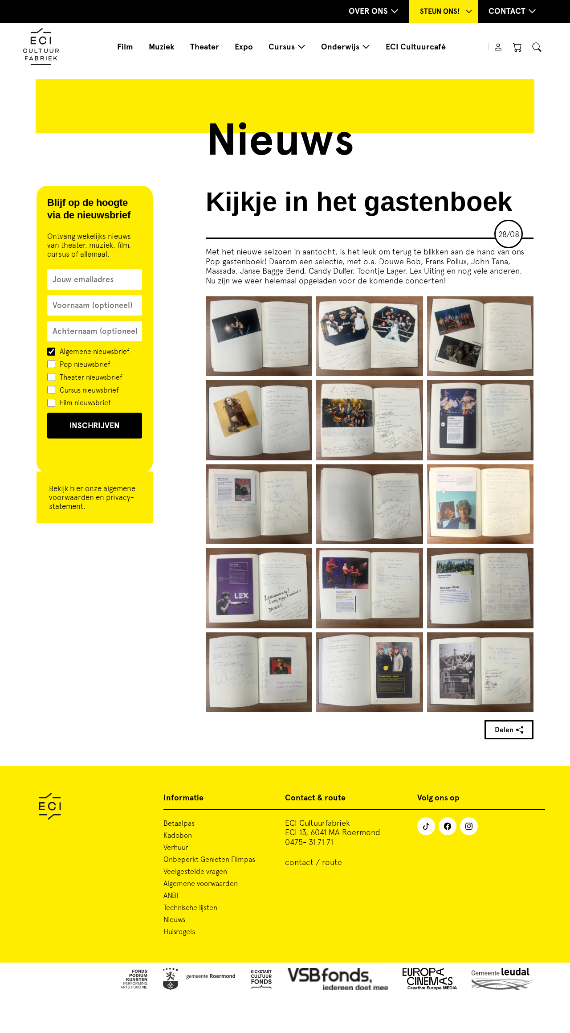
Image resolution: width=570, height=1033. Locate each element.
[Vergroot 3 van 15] (521, 307)
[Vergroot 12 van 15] (521, 559)
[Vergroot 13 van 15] (300, 643)
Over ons (368, 11)
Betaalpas (179, 823)
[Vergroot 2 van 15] (411, 307)
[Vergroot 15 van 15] (521, 643)
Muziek (162, 47)
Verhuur (175, 847)
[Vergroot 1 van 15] (300, 307)
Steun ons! (440, 11)
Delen (504, 730)
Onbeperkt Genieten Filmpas (209, 859)
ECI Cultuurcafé (416, 47)
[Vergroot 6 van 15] (521, 391)
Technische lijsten (190, 907)
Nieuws (174, 919)
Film (125, 47)
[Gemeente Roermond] (199, 980)
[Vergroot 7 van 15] (300, 475)
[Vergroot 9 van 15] (521, 475)
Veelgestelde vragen (195, 871)
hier (76, 488)
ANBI (170, 895)
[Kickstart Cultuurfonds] (261, 980)
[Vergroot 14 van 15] (411, 643)
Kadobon (177, 835)
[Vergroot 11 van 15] (411, 559)
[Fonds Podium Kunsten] (133, 980)
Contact (507, 11)
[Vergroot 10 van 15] (300, 559)
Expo (244, 47)
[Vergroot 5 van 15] (411, 391)
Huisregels (179, 931)
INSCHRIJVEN (94, 425)
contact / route (313, 862)
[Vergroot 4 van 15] (300, 391)
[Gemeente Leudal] (502, 980)
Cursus (282, 47)
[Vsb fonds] (338, 980)
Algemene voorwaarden (200, 883)
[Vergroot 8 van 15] (411, 475)
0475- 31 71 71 (309, 842)
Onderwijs (340, 47)
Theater (204, 47)
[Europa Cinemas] (430, 980)
